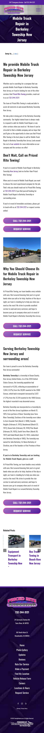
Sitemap (18, 708)
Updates (22, 654)
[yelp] (26, 703)
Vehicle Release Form (22, 678)
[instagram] (22, 703)
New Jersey (14, 171)
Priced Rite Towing (19, 94)
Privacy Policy (24, 708)
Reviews (22, 659)
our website (15, 144)
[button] (4, 552)
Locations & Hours (22, 688)
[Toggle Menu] (38, 9)
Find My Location (22, 673)
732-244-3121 (31, 2)
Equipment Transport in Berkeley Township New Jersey (10, 559)
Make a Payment (22, 669)
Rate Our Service (22, 664)
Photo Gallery (22, 650)
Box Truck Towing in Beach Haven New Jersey (31, 557)
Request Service (22, 692)
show (15, 54)
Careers (22, 683)
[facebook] (18, 703)
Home (22, 645)
